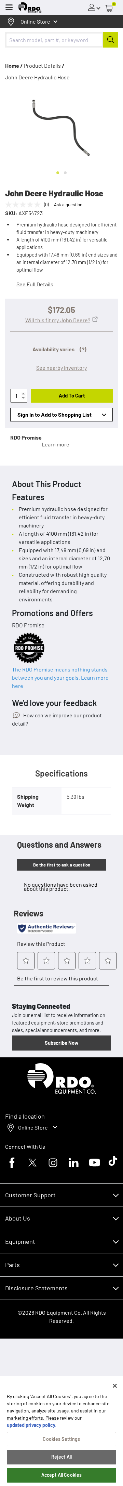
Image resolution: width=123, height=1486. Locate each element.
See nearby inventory (61, 367)
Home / (14, 65)
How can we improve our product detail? (57, 719)
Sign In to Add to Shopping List (54, 414)
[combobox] (61, 40)
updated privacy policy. (31, 1425)
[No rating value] (24, 204)
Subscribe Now (61, 1043)
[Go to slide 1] (57, 172)
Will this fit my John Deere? (57, 320)
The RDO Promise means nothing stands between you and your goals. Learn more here (60, 677)
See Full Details (34, 284)
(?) (83, 349)
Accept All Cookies (61, 1475)
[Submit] (110, 40)
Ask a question (68, 204)
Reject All (61, 1457)
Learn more (55, 444)
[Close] (114, 1385)
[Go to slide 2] (65, 172)
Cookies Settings (61, 1439)
